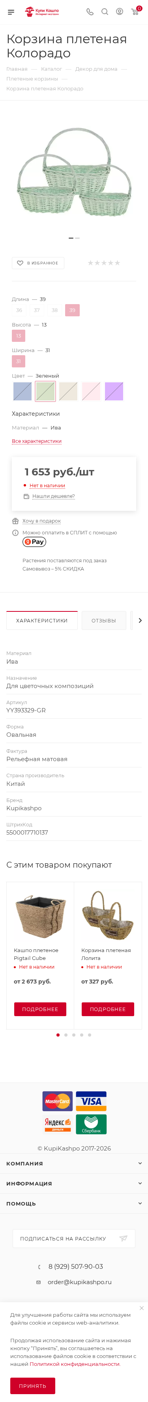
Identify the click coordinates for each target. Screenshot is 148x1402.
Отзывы (104, 621)
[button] (58, 1035)
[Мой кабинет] (119, 12)
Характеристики (42, 621)
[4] (110, 263)
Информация (29, 1183)
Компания (24, 1163)
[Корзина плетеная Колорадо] (74, 172)
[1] (90, 263)
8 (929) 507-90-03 (76, 1267)
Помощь (21, 1203)
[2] (97, 263)
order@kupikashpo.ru (80, 1282)
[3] (103, 263)
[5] (117, 263)
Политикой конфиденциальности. (75, 1364)
